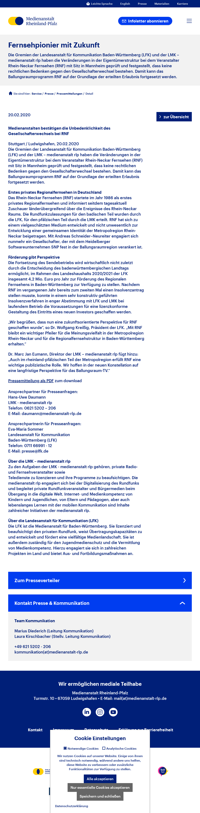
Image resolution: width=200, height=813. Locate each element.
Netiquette (69, 735)
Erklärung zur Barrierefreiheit (146, 729)
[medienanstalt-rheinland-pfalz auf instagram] (100, 712)
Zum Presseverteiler (37, 580)
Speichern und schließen (100, 796)
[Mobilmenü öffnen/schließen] (189, 21)
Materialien (161, 3)
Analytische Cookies (121, 748)
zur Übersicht (176, 116)
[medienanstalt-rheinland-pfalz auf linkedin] (86, 712)
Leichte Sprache (101, 3)
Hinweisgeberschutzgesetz (116, 735)
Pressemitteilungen (69, 93)
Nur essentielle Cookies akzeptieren (100, 787)
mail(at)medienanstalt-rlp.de (140, 698)
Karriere (182, 3)
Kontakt (35, 729)
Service (37, 93)
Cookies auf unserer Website (95, 756)
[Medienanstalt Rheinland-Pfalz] (45, 21)
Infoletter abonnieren (147, 21)
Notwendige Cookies (83, 748)
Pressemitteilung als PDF (31, 380)
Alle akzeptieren (100, 779)
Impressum (63, 729)
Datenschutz (96, 729)
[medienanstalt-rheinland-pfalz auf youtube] (113, 712)
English (125, 3)
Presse (142, 3)
